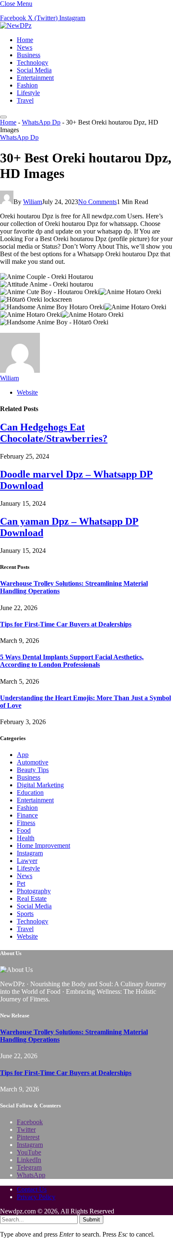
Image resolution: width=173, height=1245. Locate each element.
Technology (32, 62)
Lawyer (27, 860)
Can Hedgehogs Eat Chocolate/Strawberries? (53, 433)
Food (24, 830)
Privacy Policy (36, 1196)
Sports (25, 913)
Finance (27, 815)
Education (30, 792)
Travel (25, 100)
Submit (91, 1219)
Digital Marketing (40, 784)
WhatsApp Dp (41, 122)
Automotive (32, 762)
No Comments (97, 201)
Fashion (27, 85)
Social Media (34, 70)
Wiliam (32, 201)
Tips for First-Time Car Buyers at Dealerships (65, 624)
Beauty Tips (33, 769)
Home (25, 39)
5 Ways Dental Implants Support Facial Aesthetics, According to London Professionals (72, 660)
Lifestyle (28, 92)
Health (25, 838)
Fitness (26, 822)
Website (27, 936)
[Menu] (3, 117)
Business (28, 54)
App (23, 754)
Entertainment (35, 77)
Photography (34, 891)
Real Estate (32, 898)
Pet (21, 883)
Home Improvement (43, 845)
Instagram (30, 853)
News (24, 47)
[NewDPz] (15, 25)
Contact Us (32, 1189)
